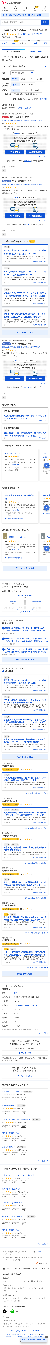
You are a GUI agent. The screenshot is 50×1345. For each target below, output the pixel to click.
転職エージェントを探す (11, 1291)
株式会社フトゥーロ (13, 453)
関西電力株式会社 (9, 871)
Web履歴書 (31, 1281)
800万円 (23, 1154)
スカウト (35, 10)
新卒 (23, 85)
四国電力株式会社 (9, 801)
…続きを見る (15, 464)
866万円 (23, 1099)
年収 (37, 42)
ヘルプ (43, 157)
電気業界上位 (6, 37)
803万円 (23, 1140)
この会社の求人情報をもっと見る (35, 793)
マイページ (45, 10)
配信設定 (40, 1281)
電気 (15, 993)
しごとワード (7, 1301)
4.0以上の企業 (17, 37)
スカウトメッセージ (9, 1281)
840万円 (23, 1127)
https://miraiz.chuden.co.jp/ (24, 1005)
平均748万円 (38, 34)
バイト (31, 79)
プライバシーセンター (31, 1334)
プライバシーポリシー (13, 1334)
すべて (14, 79)
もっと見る (42, 1033)
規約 (42, 1334)
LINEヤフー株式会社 (9, 1321)
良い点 (24, 90)
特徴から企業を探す (18, 1288)
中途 (31, 85)
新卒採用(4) (44, 99)
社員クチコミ (25, 42)
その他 (39, 79)
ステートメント (10, 1337)
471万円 (23, 1182)
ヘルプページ (40, 1252)
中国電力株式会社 (9, 836)
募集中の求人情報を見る (16, 518)
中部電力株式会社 (9, 766)
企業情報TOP (27, 1269)
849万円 (23, 1113)
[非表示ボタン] (46, 1337)
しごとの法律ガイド (26, 1298)
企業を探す (4, 10)
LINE (16, 1311)
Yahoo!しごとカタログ (13, 1269)
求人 (15, 42)
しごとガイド (39, 1298)
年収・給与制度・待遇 (19, 117)
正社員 (23, 79)
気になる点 (35, 90)
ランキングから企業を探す (36, 1288)
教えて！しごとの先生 (10, 1298)
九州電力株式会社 (9, 940)
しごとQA (15, 10)
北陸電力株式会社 (9, 905)
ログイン (27, 161)
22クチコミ (27, 34)
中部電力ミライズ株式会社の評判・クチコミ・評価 (17, 114)
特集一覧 (25, 10)
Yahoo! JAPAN (34, 1331)
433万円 (23, 1196)
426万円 (23, 1210)
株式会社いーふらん (17, 537)
